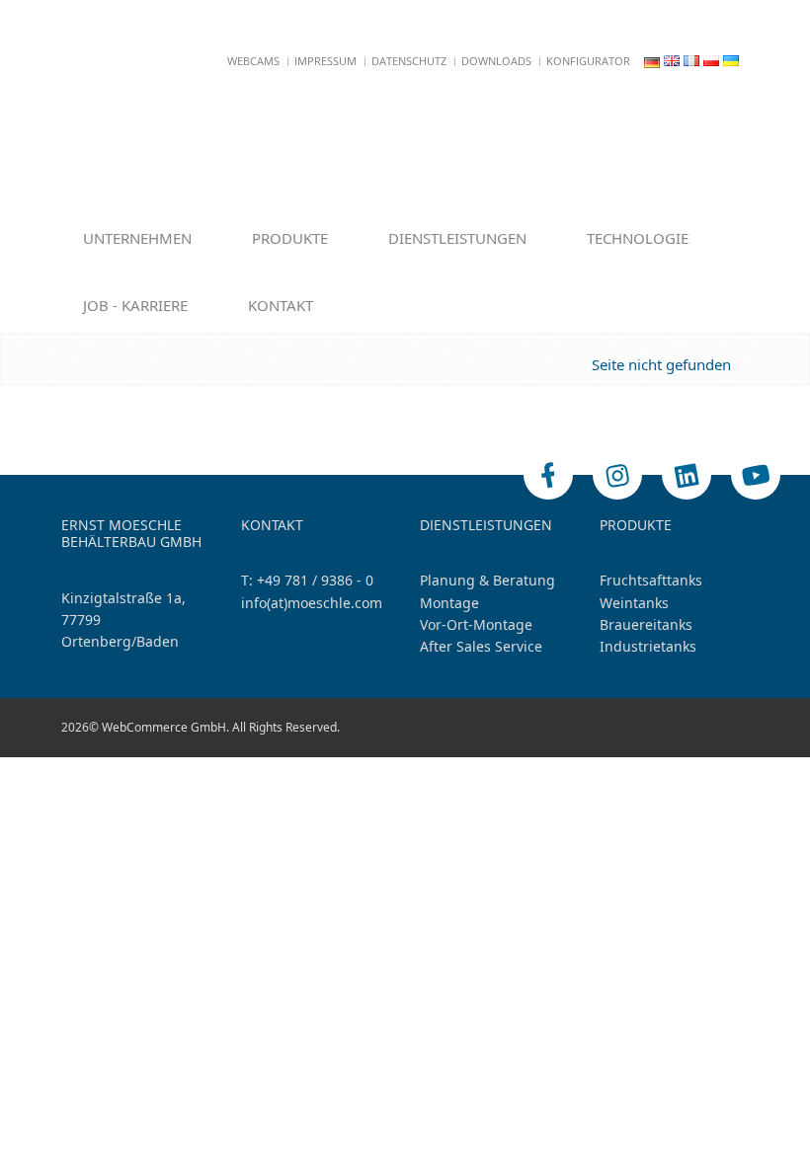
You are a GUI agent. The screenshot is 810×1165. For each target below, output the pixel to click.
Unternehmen (137, 238)
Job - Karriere (135, 305)
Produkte (290, 238)
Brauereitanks (646, 624)
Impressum (325, 60)
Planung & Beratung (487, 580)
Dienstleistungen (457, 238)
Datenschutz (408, 60)
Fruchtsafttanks (651, 580)
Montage (449, 602)
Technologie (637, 238)
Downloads (496, 60)
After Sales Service (481, 646)
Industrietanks (648, 646)
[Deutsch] (652, 60)
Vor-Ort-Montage (476, 624)
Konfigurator (588, 60)
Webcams (253, 60)
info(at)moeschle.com (311, 602)
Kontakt (280, 305)
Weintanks (634, 602)
